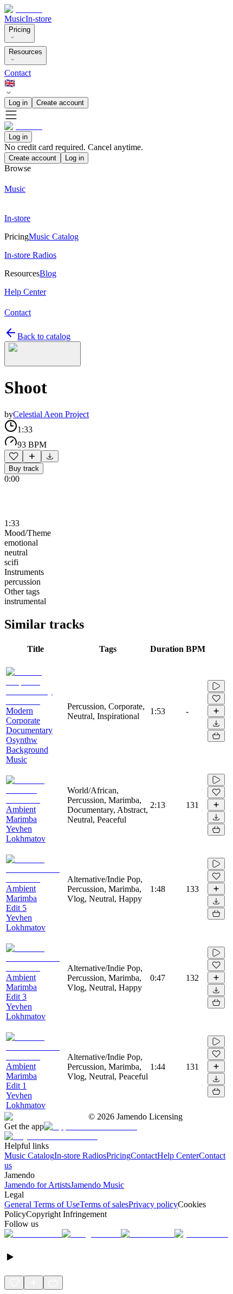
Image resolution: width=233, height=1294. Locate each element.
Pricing (19, 29)
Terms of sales (104, 1204)
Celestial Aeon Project (51, 414)
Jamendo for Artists (37, 1184)
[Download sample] (50, 456)
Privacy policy (153, 1204)
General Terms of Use (42, 1204)
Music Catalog (29, 1155)
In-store (38, 18)
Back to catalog (43, 336)
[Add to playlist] (32, 456)
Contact (17, 72)
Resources (25, 52)
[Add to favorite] (13, 456)
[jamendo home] (23, 9)
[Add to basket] (216, 736)
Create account (60, 103)
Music (14, 18)
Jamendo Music (97, 1184)
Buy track (24, 468)
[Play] (42, 353)
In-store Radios (80, 1155)
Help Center (178, 1155)
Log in (18, 103)
